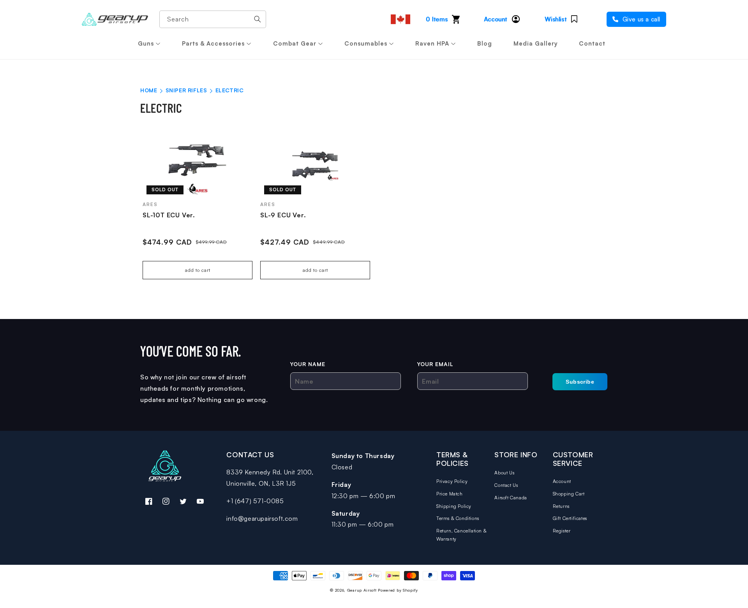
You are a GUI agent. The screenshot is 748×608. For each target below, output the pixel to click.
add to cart (197, 270)
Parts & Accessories (213, 43)
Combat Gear (294, 43)
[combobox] (212, 19)
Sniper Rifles (187, 90)
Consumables (365, 43)
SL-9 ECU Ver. (283, 215)
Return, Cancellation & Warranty (461, 535)
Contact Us (506, 485)
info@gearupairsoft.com (262, 518)
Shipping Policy (453, 506)
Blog (484, 43)
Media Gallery (535, 43)
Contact (592, 43)
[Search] (257, 19)
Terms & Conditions (457, 518)
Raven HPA (432, 43)
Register (562, 531)
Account (562, 481)
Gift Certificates (570, 518)
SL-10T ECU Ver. (169, 215)
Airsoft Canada (510, 497)
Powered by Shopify (398, 590)
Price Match (449, 494)
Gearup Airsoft (362, 590)
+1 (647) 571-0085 (255, 501)
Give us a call (640, 19)
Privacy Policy (452, 481)
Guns (146, 43)
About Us (504, 473)
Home (148, 90)
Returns (561, 506)
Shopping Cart (569, 494)
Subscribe (580, 382)
